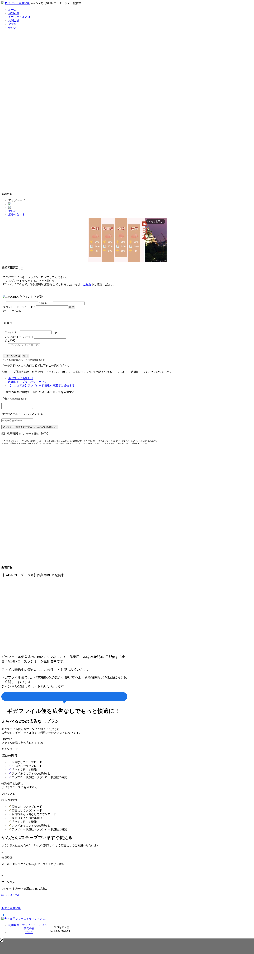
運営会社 (29, 928)
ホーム (12, 9)
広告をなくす (16, 214)
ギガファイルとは (19, 16)
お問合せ (13, 20)
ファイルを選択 (12, 356)
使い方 (12, 27)
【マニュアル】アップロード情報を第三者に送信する (41, 385)
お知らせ (13, 13)
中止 (25, 356)
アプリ (12, 24)
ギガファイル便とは (20, 378)
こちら (87, 284)
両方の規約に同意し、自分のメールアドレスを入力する (40, 392)
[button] (1, 940)
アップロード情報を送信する (30, 427)
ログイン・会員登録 (17, 3)
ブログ (29, 932)
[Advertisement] (27, 138)
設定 (71, 307)
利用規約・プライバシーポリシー (29, 381)
